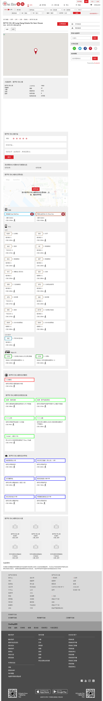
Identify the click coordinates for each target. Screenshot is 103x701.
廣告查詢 (11, 646)
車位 (67, 5)
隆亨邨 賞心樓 (15, 534)
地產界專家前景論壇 (14, 676)
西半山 (10, 578)
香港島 (54, 578)
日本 (39, 642)
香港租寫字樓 (72, 642)
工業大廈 (56, 5)
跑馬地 (10, 584)
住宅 (31, 5)
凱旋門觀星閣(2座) (57, 608)
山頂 (31, 590)
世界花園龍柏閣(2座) (36, 554)
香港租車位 (72, 652)
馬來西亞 (44, 628)
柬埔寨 (40, 646)
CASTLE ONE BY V (58, 587)
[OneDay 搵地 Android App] (60, 691)
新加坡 (36, 628)
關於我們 (11, 639)
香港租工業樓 (72, 646)
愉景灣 (10, 593)
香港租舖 (71, 649)
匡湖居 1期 (76, 590)
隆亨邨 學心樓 (56, 534)
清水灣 (10, 587)
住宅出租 (38, 168)
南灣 (53, 590)
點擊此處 (36, 189)
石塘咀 (32, 599)
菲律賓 (22, 628)
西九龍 (32, 584)
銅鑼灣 (32, 581)
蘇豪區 (10, 605)
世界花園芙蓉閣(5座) (56, 554)
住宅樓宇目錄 (12, 618)
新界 (75, 578)
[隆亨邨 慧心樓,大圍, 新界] (35, 526)
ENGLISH (97, 5)
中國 (39, 639)
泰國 (29, 628)
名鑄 (53, 602)
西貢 (9, 596)
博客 (9, 667)
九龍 (54, 596)
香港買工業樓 (72, 661)
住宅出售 (7, 168)
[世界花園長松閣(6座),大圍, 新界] (15, 546)
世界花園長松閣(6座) (15, 554)
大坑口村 (76, 587)
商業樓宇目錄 (41, 618)
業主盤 (19, 10)
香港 (9, 628)
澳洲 (39, 652)
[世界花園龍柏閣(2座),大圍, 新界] (35, 546)
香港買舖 (71, 664)
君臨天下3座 (55, 599)
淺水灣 (32, 578)
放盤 (86, 1)
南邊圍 (32, 596)
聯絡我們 (11, 649)
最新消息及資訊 (13, 642)
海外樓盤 (79, 1)
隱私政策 (60, 697)
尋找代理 (11, 655)
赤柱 (9, 608)
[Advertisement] (35, 115)
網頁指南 (11, 658)
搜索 (77, 13)
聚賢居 (54, 584)
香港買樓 (71, 655)
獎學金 (10, 652)
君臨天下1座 (55, 605)
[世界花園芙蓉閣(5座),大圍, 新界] (56, 546)
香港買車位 (72, 667)
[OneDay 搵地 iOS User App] (43, 691)
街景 (13, 29)
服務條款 (55, 697)
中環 (31, 608)
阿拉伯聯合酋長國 (44, 661)
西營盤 (10, 599)
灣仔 (9, 581)
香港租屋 (71, 639)
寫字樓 (44, 5)
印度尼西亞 (54, 628)
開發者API (11, 670)
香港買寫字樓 (72, 658)
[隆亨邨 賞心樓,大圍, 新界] (15, 526)
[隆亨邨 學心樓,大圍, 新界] (56, 526)
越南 (15, 628)
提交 (9, 157)
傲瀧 (74, 584)
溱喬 (74, 581)
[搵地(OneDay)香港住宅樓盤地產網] (13, 4)
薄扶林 (10, 602)
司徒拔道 (33, 605)
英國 (39, 655)
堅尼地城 (33, 587)
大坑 (31, 593)
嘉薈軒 (54, 581)
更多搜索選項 (93, 13)
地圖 (7, 29)
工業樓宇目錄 (70, 618)
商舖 (79, 5)
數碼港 (32, 602)
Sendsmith (97, 63)
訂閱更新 (62, 24)
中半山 (10, 590)
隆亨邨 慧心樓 (36, 534)
